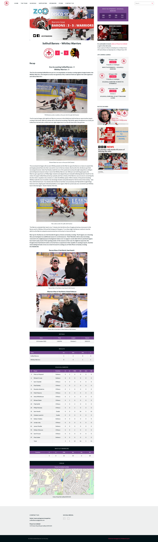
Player (35, 371)
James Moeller (38, 426)
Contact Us (69, 3)
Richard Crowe (38, 378)
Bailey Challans (38, 419)
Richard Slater (38, 400)
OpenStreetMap (88, 494)
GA (86, 371)
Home (16, 3)
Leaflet (81, 494)
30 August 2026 (113, 74)
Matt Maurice (38, 393)
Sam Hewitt (37, 411)
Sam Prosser (37, 433)
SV (91, 371)
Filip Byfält (37, 404)
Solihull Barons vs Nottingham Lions (113, 97)
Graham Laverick (38, 415)
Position (58, 371)
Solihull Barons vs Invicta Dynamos (113, 82)
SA (80, 371)
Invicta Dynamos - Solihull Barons (113, 68)
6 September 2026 (113, 88)
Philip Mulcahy (38, 407)
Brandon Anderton (39, 389)
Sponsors (52, 3)
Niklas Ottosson (38, 430)
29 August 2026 (113, 59)
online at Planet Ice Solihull (119, 44)
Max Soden (37, 437)
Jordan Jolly (37, 422)
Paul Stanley (37, 385)
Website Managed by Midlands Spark (119, 538)
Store (61, 3)
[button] (62, 480)
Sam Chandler (37, 381)
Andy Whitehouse (39, 396)
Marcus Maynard (39, 374)
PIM (75, 371)
